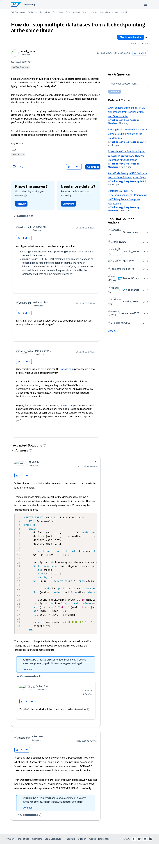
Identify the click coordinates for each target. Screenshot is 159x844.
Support (82, 839)
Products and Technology (39, 12)
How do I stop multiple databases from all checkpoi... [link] (105, 12)
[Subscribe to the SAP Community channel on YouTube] (145, 838)
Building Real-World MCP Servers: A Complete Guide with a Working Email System (127, 133)
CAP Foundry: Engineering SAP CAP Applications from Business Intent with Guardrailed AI (127, 112)
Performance (18, 154)
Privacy (10, 839)
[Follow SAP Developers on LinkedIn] (150, 838)
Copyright (37, 839)
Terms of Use (22, 839)
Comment (93, 166)
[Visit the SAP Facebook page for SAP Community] (133, 838)
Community (29, 4)
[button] (134, 53)
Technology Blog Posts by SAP (127, 142)
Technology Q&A (73, 12)
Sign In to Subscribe (131, 37)
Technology (58, 12)
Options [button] (146, 37)
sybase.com (67, 369)
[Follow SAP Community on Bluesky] (139, 838)
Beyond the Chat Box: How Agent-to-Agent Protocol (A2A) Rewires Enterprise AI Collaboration (126, 155)
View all (112, 331)
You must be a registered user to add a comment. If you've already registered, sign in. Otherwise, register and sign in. (54, 661)
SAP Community (18, 12)
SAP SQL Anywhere (20, 67)
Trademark (69, 839)
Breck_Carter (28, 51)
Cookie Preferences (99, 839)
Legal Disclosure (53, 839)
